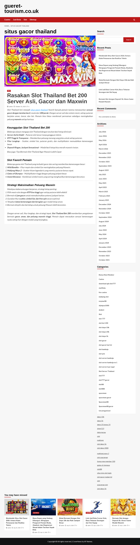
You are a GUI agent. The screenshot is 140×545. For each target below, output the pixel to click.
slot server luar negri (107, 367)
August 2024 (104, 221)
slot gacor (102, 341)
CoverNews (77, 541)
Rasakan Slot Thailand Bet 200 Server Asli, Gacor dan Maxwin (47, 98)
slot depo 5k (103, 336)
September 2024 (105, 217)
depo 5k (100, 421)
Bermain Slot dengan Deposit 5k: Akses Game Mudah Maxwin (116, 100)
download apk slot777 (107, 284)
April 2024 (103, 239)
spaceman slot (102, 485)
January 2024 (104, 243)
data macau (101, 432)
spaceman (102, 393)
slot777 (102, 376)
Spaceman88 (103, 402)
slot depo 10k (104, 327)
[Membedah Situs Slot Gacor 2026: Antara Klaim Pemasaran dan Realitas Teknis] (16, 507)
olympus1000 (104, 305)
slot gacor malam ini (104, 477)
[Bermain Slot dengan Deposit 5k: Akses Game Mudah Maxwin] (123, 507)
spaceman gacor (105, 398)
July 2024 (102, 226)
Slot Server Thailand (106, 371)
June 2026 (103, 136)
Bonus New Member (106, 275)
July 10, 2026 (70, 525)
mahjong (100, 440)
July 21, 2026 (43, 532)
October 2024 (104, 213)
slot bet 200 (103, 323)
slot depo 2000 (102, 448)
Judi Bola (17, 20)
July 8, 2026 (96, 525)
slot (98, 436)
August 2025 (104, 170)
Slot (25, 20)
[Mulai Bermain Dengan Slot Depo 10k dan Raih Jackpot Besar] (70, 507)
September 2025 (105, 166)
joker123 (100, 428)
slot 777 (102, 319)
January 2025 (104, 200)
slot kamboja (103, 349)
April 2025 (103, 187)
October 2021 (104, 260)
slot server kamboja (106, 358)
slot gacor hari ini (105, 345)
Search (100, 31)
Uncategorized (104, 411)
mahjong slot (104, 297)
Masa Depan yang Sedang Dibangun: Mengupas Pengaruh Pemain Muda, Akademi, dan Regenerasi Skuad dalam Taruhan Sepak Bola (116, 69)
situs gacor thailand (39, 110)
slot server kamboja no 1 (108, 362)
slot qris (102, 354)
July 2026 (102, 132)
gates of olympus (103, 465)
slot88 (101, 384)
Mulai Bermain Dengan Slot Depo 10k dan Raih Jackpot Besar (116, 81)
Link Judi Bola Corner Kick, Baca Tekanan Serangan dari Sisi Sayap (114, 91)
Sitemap (33, 20)
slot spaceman (102, 457)
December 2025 (105, 153)
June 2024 (103, 230)
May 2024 (102, 234)
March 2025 (103, 192)
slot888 (102, 389)
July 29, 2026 (17, 527)
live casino (103, 292)
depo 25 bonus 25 (103, 424)
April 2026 (103, 145)
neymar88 (102, 301)
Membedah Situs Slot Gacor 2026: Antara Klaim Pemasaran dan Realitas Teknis (114, 57)
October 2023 (104, 256)
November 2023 (105, 251)
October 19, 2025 (21, 106)
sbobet (101, 310)
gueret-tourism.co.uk (21, 8)
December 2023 (105, 247)
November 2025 (105, 157)
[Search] (134, 20)
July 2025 (102, 174)
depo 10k (100, 417)
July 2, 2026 (123, 525)
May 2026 (102, 140)
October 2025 (104, 162)
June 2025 (103, 179)
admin (11, 106)
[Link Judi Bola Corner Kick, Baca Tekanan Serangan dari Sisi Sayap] (96, 507)
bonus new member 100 (106, 461)
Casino (7, 20)
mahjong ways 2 (103, 453)
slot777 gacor (104, 380)
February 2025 (104, 196)
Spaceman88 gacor (106, 406)
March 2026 (103, 149)
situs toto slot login (104, 473)
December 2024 (105, 204)
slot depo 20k (104, 332)
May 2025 (102, 183)
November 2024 (105, 209)
